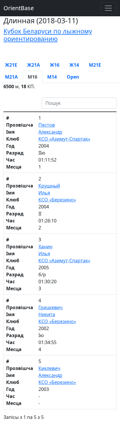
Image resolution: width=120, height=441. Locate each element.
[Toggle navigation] (108, 8)
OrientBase (18, 8)
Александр (50, 132)
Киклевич (49, 368)
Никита (46, 314)
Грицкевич (50, 307)
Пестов (46, 125)
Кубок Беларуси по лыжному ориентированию (47, 35)
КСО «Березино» (57, 199)
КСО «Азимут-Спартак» (64, 139)
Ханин (45, 246)
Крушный (49, 186)
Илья (44, 192)
